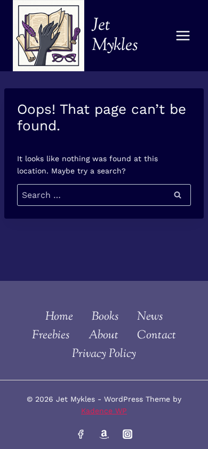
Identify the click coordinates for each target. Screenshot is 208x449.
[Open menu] (182, 35)
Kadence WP (104, 410)
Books (105, 317)
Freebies (50, 335)
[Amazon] (104, 434)
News (150, 317)
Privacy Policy (104, 354)
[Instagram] (127, 434)
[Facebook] (80, 434)
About (103, 335)
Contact (156, 335)
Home (59, 317)
